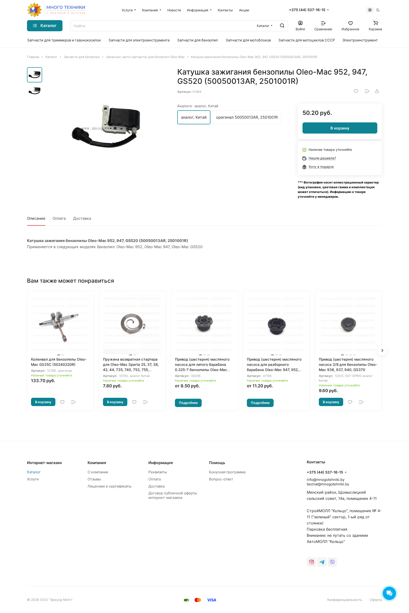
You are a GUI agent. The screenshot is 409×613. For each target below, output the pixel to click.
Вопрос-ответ (221, 479)
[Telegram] (322, 562)
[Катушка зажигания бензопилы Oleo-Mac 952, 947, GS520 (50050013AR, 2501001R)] (106, 128)
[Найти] (282, 25)
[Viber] (332, 562)
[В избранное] (356, 91)
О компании (98, 472)
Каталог (34, 472)
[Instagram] (311, 562)
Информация (160, 462)
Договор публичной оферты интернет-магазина (172, 495)
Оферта (376, 600)
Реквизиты (157, 472)
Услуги (33, 479)
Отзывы (94, 479)
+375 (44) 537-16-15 (307, 10)
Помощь (217, 462)
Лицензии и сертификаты (109, 486)
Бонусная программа (227, 472)
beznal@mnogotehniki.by (328, 484)
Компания (97, 462)
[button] (382, 350)
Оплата (59, 218)
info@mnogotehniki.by (325, 479)
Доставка (82, 218)
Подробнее (188, 403)
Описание (36, 218)
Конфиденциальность (344, 600)
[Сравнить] (367, 91)
